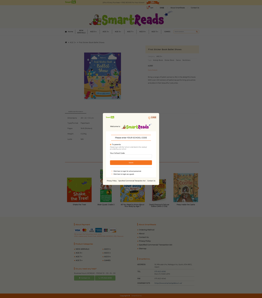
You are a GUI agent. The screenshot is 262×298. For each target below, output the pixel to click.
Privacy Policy (112, 181)
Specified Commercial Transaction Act (132, 181)
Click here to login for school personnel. (127, 171)
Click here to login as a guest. (123, 174)
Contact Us (151, 181)
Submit (131, 162)
